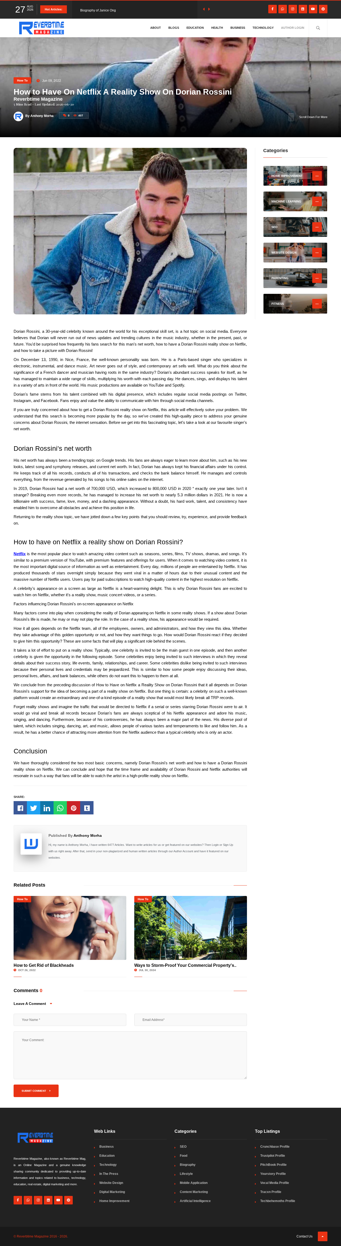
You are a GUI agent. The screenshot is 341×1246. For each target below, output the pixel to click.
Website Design (111, 1183)
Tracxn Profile (270, 1192)
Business (237, 27)
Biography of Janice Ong (98, 9)
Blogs (173, 27)
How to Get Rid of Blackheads (44, 965)
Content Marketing (194, 1192)
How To (22, 80)
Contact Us (304, 1236)
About (155, 27)
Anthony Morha (88, 835)
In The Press (108, 1174)
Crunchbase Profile (275, 1146)
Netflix (20, 553)
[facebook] (272, 9)
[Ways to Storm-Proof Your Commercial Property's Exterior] (190, 928)
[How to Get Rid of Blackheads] (70, 928)
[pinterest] (323, 9)
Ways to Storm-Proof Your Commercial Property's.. (185, 965)
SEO (183, 1146)
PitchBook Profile (273, 1165)
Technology (263, 27)
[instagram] (293, 9)
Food (183, 1156)
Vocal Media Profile (274, 1183)
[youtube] (313, 9)
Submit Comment (34, 1090)
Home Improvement (114, 1201)
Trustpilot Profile (272, 1156)
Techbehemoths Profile (277, 1201)
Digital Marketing (112, 1192)
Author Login (292, 27)
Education (195, 27)
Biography (188, 1165)
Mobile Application (194, 1183)
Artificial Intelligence (195, 1201)
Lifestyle (186, 1174)
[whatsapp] (282, 9)
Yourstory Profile (273, 1174)
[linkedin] (303, 9)
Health (217, 27)
